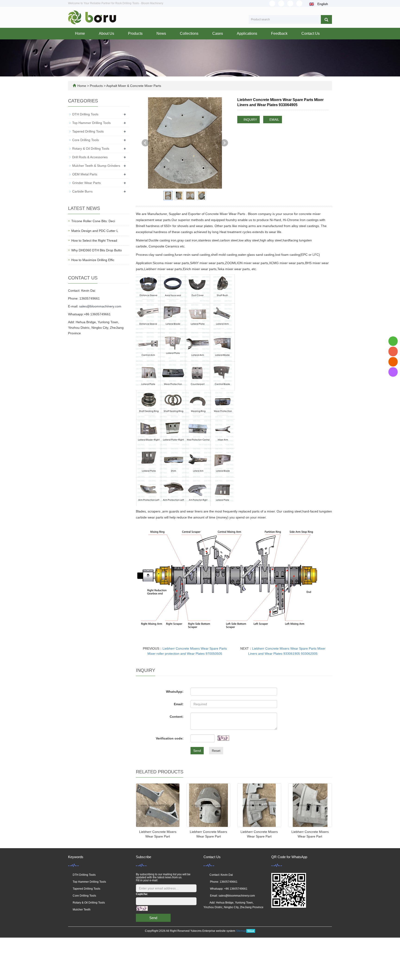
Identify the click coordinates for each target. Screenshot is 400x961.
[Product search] (326, 19)
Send (197, 750)
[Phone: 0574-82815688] (393, 351)
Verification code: (170, 738)
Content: (177, 716)
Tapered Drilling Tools (88, 131)
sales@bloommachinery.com (100, 306)
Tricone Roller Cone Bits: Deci (93, 221)
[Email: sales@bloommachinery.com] (393, 362)
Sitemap (241, 931)
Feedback (279, 33)
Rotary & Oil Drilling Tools (90, 148)
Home (80, 33)
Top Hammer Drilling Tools (91, 123)
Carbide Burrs (82, 191)
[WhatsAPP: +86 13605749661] (393, 341)
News (161, 33)
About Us (106, 33)
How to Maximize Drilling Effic (92, 260)
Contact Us (310, 33)
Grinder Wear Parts (86, 183)
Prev (145, 143)
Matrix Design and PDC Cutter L (94, 231)
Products (135, 33)
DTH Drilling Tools (85, 114)
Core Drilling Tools (85, 140)
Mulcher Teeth (82, 909)
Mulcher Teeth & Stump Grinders (96, 166)
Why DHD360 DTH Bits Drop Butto (96, 250)
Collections (189, 33)
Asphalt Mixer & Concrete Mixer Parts (133, 86)
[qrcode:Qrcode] (393, 372)
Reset (216, 750)
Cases (217, 33)
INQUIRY (250, 119)
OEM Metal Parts (84, 174)
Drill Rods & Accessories (90, 157)
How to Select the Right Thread (94, 240)
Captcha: (142, 894)
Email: (179, 704)
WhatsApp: (175, 691)
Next (224, 143)
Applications (247, 33)
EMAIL (274, 119)
